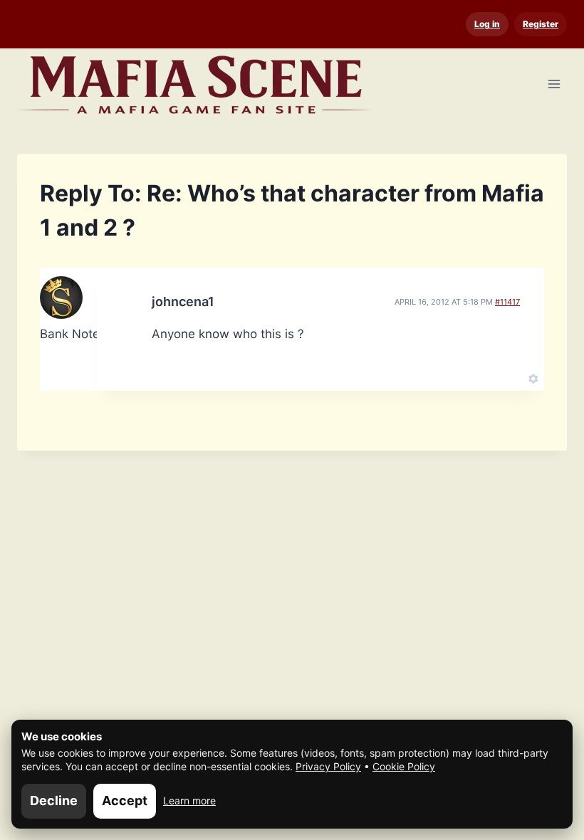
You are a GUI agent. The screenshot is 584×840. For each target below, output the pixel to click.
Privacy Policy (328, 766)
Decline (54, 800)
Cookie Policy (403, 766)
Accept (124, 800)
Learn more (189, 800)
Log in (487, 24)
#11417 (507, 302)
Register (540, 24)
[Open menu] (554, 84)
